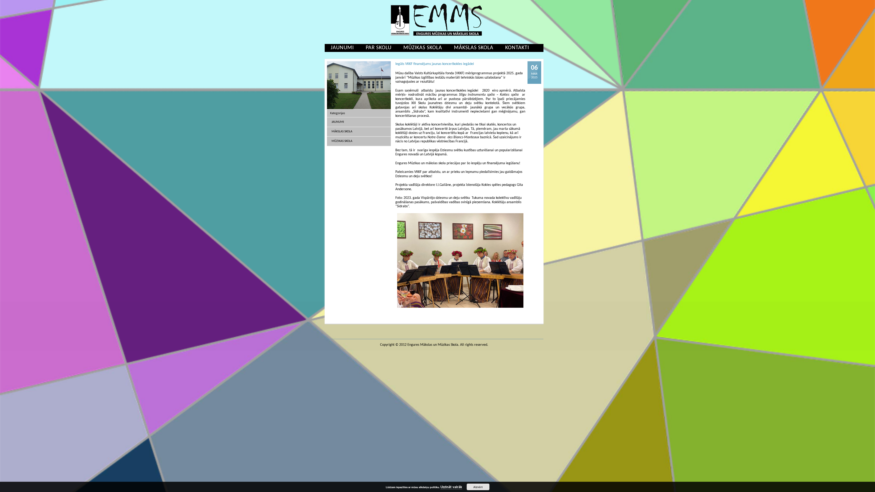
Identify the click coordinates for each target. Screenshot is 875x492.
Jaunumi (342, 48)
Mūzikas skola (422, 48)
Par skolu (378, 48)
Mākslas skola (473, 48)
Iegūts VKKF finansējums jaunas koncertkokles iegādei (434, 64)
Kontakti (517, 48)
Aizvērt (478, 487)
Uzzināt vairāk (451, 487)
